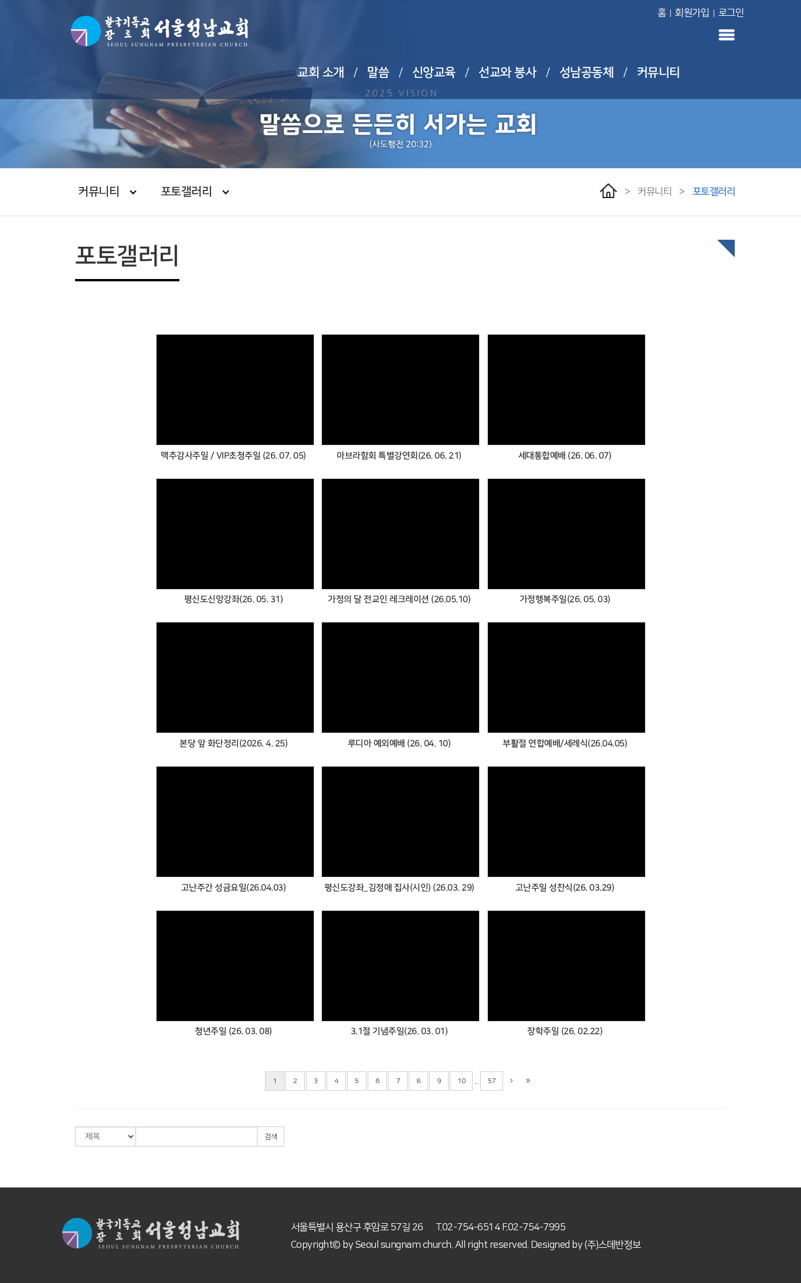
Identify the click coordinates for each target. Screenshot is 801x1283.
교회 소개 (320, 72)
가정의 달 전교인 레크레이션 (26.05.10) (399, 599)
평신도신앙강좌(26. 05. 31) (233, 599)
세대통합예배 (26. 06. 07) (565, 456)
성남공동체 (586, 72)
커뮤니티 (658, 72)
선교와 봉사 (507, 72)
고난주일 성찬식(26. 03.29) (565, 888)
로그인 (731, 13)
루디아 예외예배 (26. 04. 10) (399, 743)
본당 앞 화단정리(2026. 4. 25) (233, 743)
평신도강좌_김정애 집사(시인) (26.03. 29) (399, 888)
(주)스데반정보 (613, 1245)
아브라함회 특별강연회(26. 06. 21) (399, 456)
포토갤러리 (186, 191)
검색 (270, 1137)
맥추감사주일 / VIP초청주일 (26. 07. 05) (233, 456)
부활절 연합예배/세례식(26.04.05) (565, 743)
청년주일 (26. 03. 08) (233, 1031)
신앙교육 (434, 72)
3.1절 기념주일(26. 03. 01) (399, 1031)
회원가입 (692, 13)
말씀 (378, 72)
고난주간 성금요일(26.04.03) (233, 888)
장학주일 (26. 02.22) (564, 1031)
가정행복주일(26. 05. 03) (565, 599)
